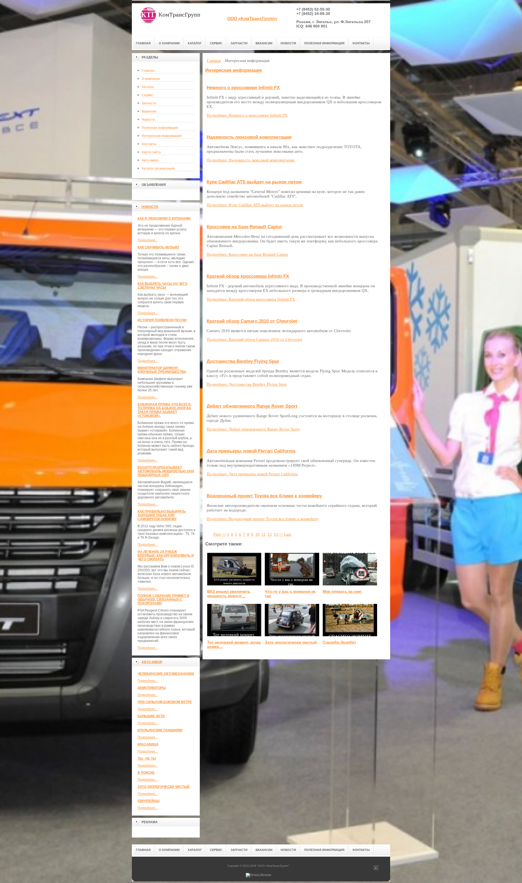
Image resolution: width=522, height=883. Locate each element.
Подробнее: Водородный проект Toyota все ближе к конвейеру (263, 519)
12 (270, 534)
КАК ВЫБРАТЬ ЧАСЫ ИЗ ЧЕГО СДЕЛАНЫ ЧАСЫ (162, 285)
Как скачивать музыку (158, 247)
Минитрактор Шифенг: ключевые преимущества (162, 370)
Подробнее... (148, 240)
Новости (148, 119)
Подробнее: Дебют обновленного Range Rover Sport (253, 429)
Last (287, 534)
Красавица (148, 744)
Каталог (148, 87)
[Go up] (376, 869)
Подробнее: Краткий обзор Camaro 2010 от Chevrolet (254, 339)
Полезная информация (160, 128)
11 (264, 534)
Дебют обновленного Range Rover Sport (252, 406)
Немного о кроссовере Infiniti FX (243, 87)
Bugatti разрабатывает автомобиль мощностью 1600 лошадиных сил (166, 471)
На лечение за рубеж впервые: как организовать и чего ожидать (166, 555)
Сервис (147, 95)
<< (224, 534)
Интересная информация (162, 136)
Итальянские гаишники (160, 730)
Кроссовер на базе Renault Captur (244, 226)
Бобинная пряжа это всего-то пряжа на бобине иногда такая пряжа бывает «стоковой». (164, 410)
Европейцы (149, 801)
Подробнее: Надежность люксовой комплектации (250, 160)
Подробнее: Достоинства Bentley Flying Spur (247, 384)
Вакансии (149, 111)
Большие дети (151, 716)
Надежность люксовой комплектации (249, 137)
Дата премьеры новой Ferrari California (251, 451)
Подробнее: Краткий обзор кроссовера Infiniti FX (251, 299)
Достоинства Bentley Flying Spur (243, 361)
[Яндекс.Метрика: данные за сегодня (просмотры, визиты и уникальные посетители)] (258, 875)
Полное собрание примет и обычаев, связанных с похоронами (163, 599)
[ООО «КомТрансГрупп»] (170, 19)
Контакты (149, 144)
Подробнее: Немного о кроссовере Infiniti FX (247, 115)
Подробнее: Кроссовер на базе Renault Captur (247, 254)
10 (257, 534)
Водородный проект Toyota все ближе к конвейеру (264, 495)
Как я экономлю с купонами (164, 218)
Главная (148, 71)
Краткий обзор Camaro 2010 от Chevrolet (252, 321)
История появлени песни (162, 320)
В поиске (146, 773)
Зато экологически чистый (163, 787)
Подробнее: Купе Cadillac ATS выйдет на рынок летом (255, 205)
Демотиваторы (152, 688)
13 (276, 534)
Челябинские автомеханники (166, 674)
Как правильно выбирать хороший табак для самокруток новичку (162, 515)
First (217, 534)
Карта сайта (151, 152)
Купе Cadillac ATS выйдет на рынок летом (254, 182)
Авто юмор (150, 160)
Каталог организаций (158, 168)
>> (281, 534)
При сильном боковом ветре (165, 702)
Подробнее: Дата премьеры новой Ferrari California (252, 474)
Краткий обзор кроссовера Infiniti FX (248, 276)
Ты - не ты (147, 758)
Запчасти (149, 103)
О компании (151, 79)
